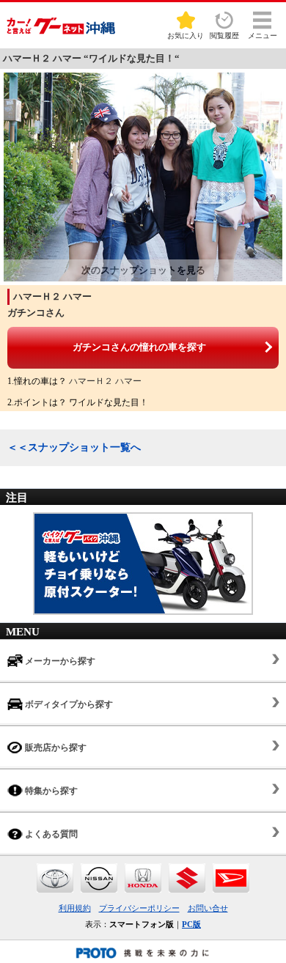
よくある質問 (50, 834)
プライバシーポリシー (139, 908)
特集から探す (50, 791)
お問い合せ (208, 908)
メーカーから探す (59, 661)
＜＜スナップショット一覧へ (74, 447)
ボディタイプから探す (68, 704)
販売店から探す (55, 747)
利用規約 (75, 908)
